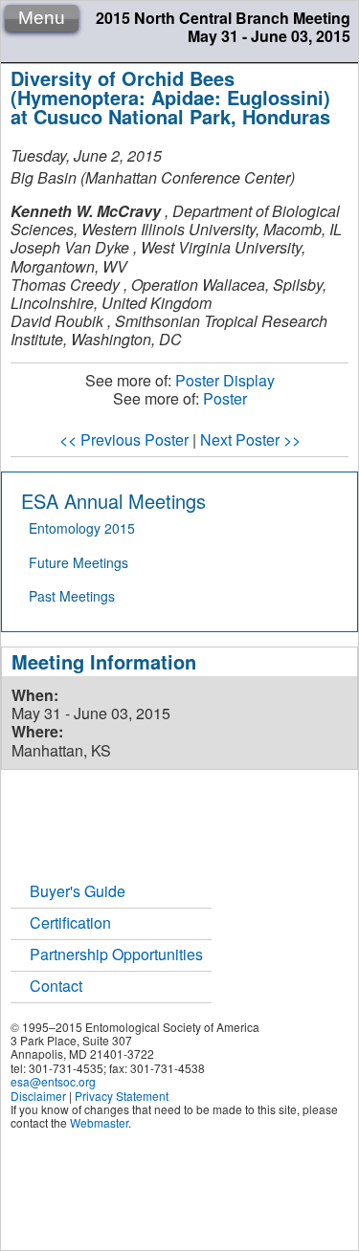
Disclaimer (38, 1095)
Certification (70, 922)
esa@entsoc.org (53, 1081)
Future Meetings (78, 562)
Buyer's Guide (77, 891)
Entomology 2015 (82, 528)
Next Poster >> (250, 439)
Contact (56, 986)
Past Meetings (72, 595)
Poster (225, 398)
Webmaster (99, 1122)
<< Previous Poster (124, 439)
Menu (41, 18)
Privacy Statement (121, 1095)
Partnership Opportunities (116, 954)
